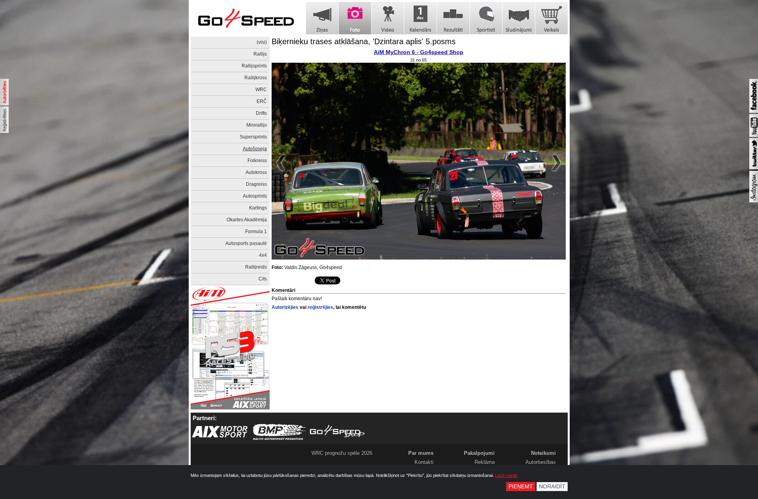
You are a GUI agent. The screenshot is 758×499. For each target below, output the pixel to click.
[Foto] (355, 18)
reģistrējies (320, 307)
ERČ (262, 101)
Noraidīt (552, 487)
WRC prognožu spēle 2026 (341, 453)
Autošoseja (255, 148)
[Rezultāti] (453, 18)
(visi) (262, 42)
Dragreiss (256, 184)
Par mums (420, 453)
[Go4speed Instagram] (753, 200)
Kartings (258, 208)
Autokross (256, 172)
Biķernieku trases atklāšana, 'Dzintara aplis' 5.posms (364, 41)
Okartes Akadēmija (247, 219)
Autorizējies (285, 307)
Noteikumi (543, 453)
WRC (261, 89)
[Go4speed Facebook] (753, 111)
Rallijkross (255, 77)
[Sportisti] (486, 18)
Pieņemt (520, 487)
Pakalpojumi (479, 453)
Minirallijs (256, 125)
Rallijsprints (254, 66)
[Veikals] (551, 18)
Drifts (261, 113)
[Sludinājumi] (519, 18)
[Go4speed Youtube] (753, 135)
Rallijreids (256, 267)
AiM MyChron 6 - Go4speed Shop (418, 52)
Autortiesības (540, 462)
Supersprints (253, 137)
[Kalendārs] (420, 18)
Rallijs (260, 54)
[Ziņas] (322, 18)
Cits (263, 279)
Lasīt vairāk (506, 475)
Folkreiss (257, 160)
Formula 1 (256, 231)
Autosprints (255, 196)
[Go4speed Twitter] (753, 167)
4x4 (263, 255)
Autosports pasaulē (246, 243)
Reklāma (485, 462)
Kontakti (424, 462)
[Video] (387, 18)
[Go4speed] (246, 18)
